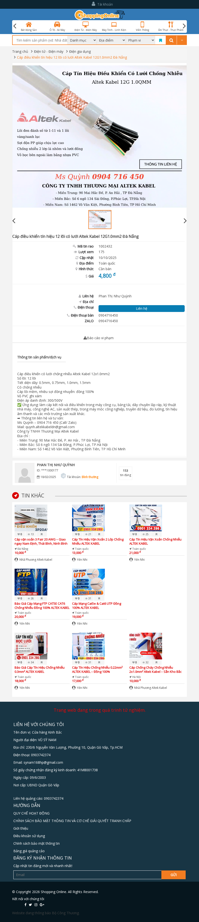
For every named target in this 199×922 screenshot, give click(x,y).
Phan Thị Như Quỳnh (56, 464)
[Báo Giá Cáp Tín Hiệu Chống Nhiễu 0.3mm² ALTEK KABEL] (31, 645)
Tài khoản (104, 4)
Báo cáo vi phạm (100, 338)
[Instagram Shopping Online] (35, 904)
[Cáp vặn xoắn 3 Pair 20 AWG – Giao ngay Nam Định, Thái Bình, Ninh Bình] (31, 517)
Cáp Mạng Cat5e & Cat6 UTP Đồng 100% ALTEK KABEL (96, 606)
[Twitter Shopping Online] (30, 904)
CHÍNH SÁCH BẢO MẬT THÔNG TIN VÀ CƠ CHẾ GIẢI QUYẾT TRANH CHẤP (72, 820)
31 (89, 598)
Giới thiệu (20, 828)
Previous (13, 220)
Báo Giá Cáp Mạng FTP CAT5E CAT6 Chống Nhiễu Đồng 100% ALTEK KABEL (42, 606)
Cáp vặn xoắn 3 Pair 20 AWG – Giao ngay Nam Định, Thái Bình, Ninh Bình (41, 541)
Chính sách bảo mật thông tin (36, 843)
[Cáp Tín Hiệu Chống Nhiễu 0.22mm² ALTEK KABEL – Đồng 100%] (88, 645)
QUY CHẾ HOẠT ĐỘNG (31, 813)
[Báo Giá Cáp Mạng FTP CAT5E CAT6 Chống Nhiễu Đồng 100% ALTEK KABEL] (31, 581)
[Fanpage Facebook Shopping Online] (25, 904)
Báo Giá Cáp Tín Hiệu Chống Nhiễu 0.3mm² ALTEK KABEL (40, 669)
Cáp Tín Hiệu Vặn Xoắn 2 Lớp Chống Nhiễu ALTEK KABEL (98, 541)
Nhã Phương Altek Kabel (35, 560)
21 (89, 534)
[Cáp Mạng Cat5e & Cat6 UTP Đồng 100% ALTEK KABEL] (88, 581)
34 (32, 662)
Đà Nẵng (22, 548)
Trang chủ (20, 51)
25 (147, 534)
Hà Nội (136, 677)
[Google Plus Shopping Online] (42, 904)
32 (147, 662)
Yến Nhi (81, 560)
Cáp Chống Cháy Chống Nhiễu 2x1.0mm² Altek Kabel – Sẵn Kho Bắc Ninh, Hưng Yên (155, 669)
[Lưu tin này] (41, 534)
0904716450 (108, 321)
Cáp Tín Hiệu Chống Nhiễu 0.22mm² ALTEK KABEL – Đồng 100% (97, 669)
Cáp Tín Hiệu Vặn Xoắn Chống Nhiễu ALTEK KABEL (155, 541)
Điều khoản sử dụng (29, 835)
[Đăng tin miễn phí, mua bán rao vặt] (100, 14)
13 (32, 534)
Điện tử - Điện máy (48, 51)
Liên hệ (141, 308)
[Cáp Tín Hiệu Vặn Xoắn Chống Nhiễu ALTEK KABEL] (145, 517)
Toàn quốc (107, 263)
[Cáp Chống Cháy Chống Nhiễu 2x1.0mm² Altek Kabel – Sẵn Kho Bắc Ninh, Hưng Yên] (145, 645)
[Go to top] (190, 891)
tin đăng (125, 473)
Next (184, 26)
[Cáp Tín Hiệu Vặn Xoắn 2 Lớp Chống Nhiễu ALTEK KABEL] (88, 517)
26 (32, 598)
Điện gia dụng (80, 51)
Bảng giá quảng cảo (29, 851)
